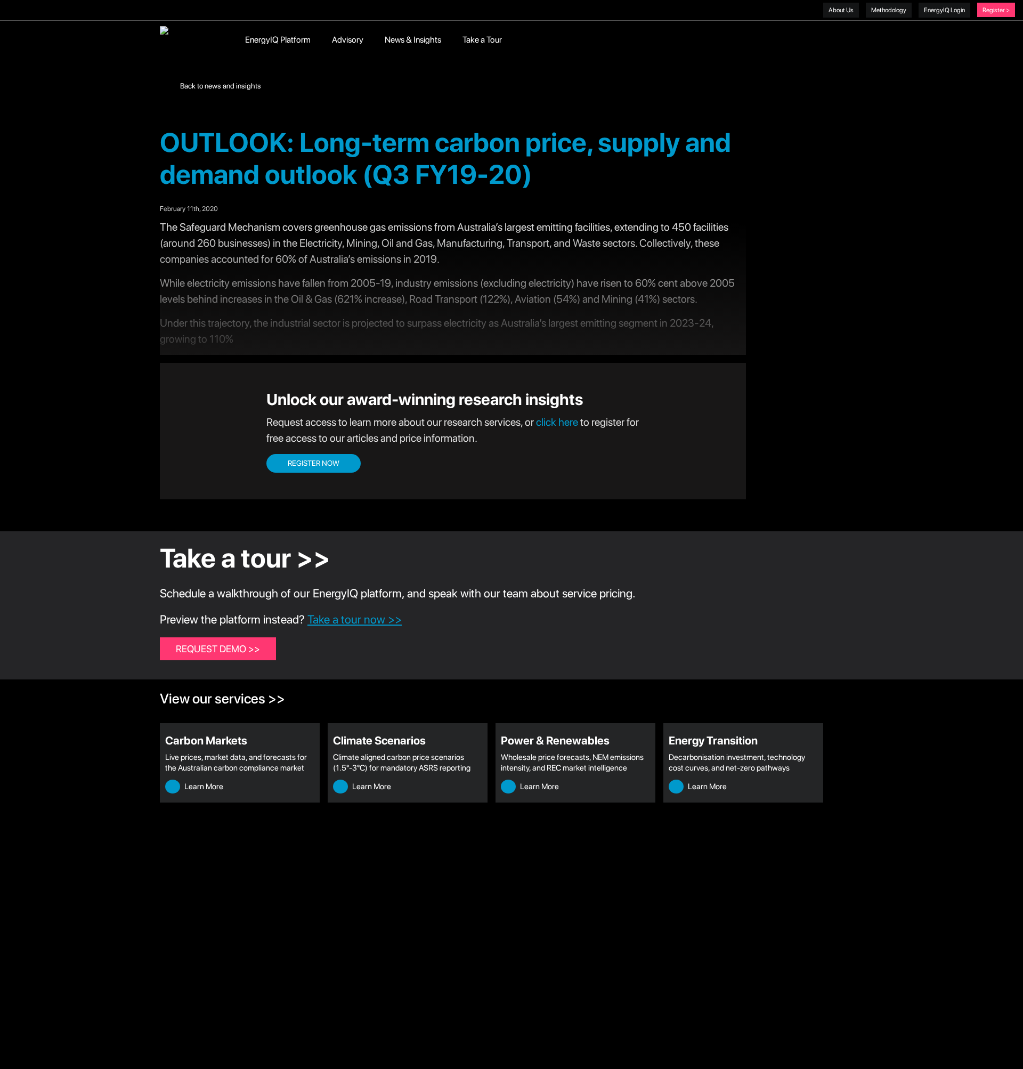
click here (557, 422)
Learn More (203, 786)
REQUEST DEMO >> (218, 648)
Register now (313, 463)
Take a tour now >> (354, 619)
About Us (841, 10)
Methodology (888, 10)
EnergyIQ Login (944, 10)
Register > (996, 10)
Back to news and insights (219, 86)
